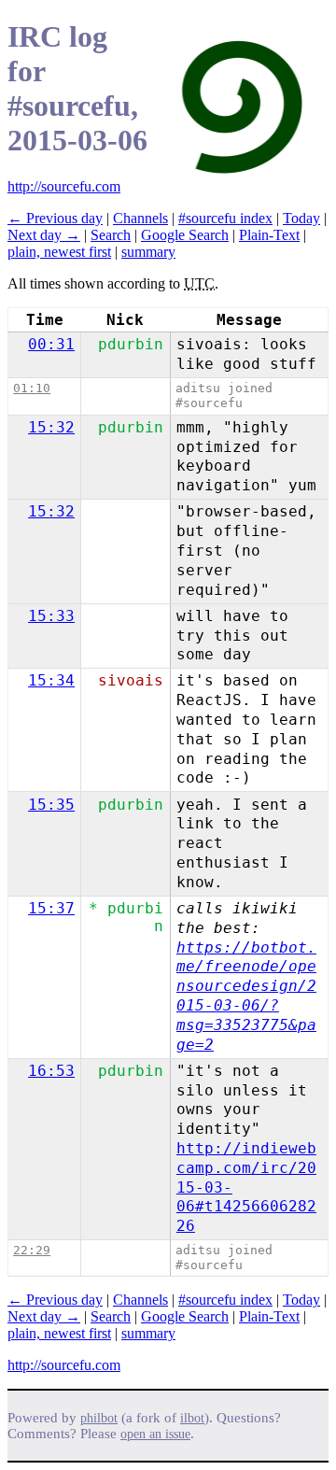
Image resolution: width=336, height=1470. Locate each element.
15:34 (51, 680)
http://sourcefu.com (63, 186)
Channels (140, 218)
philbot (99, 1418)
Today (301, 218)
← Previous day (55, 218)
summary (148, 252)
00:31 (51, 344)
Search (111, 235)
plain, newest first (59, 252)
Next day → (43, 235)
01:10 (31, 388)
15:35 (51, 804)
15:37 (51, 908)
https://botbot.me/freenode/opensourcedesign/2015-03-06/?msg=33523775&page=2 (246, 996)
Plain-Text (269, 235)
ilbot (192, 1418)
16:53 (51, 1071)
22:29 (31, 1250)
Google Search (185, 235)
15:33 (51, 616)
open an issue (155, 1434)
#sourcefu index (225, 218)
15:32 (51, 427)
